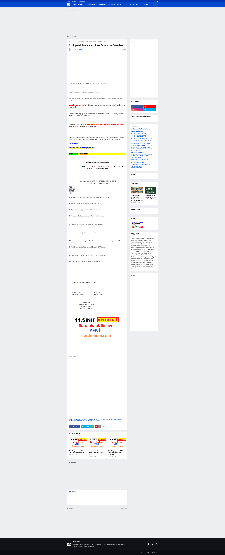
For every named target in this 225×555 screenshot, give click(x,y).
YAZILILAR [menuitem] (102, 4)
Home (68, 1)
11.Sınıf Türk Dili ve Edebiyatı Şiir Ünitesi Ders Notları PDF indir (150, 197)
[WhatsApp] (92, 426)
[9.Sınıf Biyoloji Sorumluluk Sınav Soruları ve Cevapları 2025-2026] (117, 443)
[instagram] (137, 109)
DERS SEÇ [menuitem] (80, 4)
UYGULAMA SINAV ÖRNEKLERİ (139, 159)
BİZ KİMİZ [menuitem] (145, 4)
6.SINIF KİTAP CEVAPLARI (138, 133)
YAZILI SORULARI (136, 157)
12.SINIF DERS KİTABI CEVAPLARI (140, 143)
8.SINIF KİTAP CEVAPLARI (138, 137)
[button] (151, 4)
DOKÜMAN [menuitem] (119, 4)
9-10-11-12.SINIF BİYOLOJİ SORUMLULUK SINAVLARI (90, 41)
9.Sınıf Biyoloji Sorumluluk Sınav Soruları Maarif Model (77, 452)
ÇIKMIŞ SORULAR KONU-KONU (139, 156)
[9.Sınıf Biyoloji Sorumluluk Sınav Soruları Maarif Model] (78, 443)
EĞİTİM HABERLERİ (136, 168)
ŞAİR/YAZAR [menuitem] (136, 4)
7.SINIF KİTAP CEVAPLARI (138, 135)
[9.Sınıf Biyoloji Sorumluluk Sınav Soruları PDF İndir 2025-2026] (97, 443)
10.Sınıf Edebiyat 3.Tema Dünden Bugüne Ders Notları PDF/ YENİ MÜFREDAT (137, 198)
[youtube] (157, 1)
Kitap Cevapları (82, 1)
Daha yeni (70, 508)
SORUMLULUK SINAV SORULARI (78, 420)
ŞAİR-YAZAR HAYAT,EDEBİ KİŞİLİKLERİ (141, 145)
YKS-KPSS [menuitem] (111, 4)
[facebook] (154, 1)
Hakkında (74, 1)
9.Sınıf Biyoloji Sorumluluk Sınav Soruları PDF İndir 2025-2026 (97, 452)
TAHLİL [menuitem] (128, 4)
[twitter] (150, 109)
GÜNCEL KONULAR (136, 166)
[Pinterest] (96, 426)
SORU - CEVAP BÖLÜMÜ (137, 162)
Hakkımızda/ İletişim (152, 552)
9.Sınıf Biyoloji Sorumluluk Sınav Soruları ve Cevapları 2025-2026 (115, 452)
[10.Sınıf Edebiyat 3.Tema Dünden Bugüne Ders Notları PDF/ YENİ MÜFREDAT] (137, 190)
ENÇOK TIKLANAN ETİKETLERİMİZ (140, 147)
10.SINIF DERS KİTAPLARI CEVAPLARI (141, 140)
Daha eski (124, 508)
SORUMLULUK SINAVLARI (95, 420)
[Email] (99, 426)
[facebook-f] (137, 106)
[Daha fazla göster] (103, 426)
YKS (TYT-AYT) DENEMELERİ (139, 128)
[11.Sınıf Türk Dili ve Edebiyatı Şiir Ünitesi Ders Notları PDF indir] (150, 190)
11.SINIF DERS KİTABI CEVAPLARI (140, 142)
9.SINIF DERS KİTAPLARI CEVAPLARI (141, 138)
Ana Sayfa (72, 41)
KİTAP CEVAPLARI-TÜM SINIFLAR (140, 130)
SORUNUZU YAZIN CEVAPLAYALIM (140, 164)
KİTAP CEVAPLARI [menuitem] (91, 4)
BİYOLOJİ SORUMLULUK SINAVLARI (113, 419)
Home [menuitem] (74, 4)
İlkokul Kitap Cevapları (137, 131)
